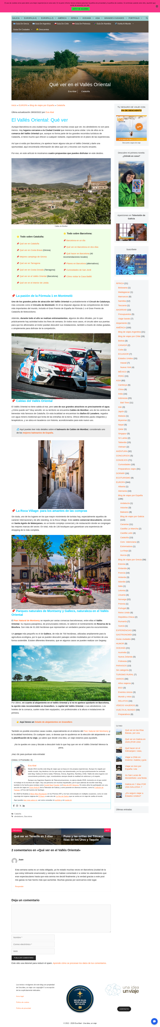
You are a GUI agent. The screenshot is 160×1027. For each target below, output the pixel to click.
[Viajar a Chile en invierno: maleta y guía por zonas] (119, 760)
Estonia (121, 564)
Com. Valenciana (128, 542)
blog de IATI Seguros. (71, 785)
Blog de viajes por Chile (129, 336)
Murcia (123, 555)
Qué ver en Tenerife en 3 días (33, 836)
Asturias (124, 507)
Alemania (122, 491)
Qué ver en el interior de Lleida (33, 283)
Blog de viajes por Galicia (132, 516)
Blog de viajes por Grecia (130, 559)
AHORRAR (121, 310)
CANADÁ (122, 345)
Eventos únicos (125, 692)
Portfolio (134, 18)
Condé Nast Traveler (52, 785)
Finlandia (122, 568)
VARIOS (120, 679)
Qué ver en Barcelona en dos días (82, 247)
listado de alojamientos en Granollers (53, 722)
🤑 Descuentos (42, 30)
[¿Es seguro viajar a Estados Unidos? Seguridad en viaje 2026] (119, 796)
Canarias (124, 524)
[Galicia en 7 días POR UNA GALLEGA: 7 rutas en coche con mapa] (119, 787)
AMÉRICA (62, 18)
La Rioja (124, 551)
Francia (121, 573)
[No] (157, 6)
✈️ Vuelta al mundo (123, 24)
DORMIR (120, 473)
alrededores (18, 816)
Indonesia (122, 398)
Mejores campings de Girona (33, 257)
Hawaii (123, 363)
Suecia (121, 626)
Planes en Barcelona (76, 263)
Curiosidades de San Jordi (78, 270)
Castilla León (126, 533)
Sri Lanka (122, 438)
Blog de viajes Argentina (129, 332)
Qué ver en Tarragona (30, 263)
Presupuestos (124, 314)
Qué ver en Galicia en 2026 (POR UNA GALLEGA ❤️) (135, 742)
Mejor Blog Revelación (38, 794)
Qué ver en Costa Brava (31, 250)
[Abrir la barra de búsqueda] (147, 18)
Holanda (122, 577)
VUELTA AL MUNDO (125, 710)
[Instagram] (17, 806)
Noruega (122, 599)
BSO (120, 688)
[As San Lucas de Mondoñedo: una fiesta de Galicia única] (119, 778)
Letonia (121, 590)
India (120, 394)
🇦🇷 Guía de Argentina (41, 24)
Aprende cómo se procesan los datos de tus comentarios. (80, 963)
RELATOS (123, 701)
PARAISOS (121, 665)
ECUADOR (123, 354)
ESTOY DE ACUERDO (81, 9)
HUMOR (120, 643)
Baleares (124, 512)
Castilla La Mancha (129, 528)
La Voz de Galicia (62, 796)
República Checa (126, 617)
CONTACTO (124, 1009)
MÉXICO (122, 372)
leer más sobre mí (30, 800)
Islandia (121, 582)
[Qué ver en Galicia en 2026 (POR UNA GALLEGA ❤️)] (119, 742)
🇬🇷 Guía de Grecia (21, 24)
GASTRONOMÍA (124, 635)
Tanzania (122, 305)
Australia (122, 652)
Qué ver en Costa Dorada (32, 270)
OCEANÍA (86, 18)
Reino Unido (124, 612)
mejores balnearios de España (38, 433)
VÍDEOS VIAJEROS (125, 705)
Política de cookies (22, 1002)
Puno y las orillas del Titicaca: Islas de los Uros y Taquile (83, 838)
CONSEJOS (122, 460)
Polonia (121, 604)
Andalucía (125, 503)
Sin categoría (122, 670)
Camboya (122, 385)
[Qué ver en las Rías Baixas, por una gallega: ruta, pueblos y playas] (119, 733)
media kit (68, 800)
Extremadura (126, 546)
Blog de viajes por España (42, 105)
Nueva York (125, 367)
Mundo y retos (125, 696)
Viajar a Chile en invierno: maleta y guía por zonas (135, 760)
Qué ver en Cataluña (29, 243)
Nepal (121, 425)
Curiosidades (124, 464)
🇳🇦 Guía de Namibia (102, 24)
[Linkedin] (24, 806)
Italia (120, 586)
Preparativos (124, 714)
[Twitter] (20, 806)
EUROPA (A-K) (30, 18)
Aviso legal (20, 996)
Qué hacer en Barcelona (77, 253)
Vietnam (122, 447)
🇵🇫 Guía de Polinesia (81, 24)
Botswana (122, 288)
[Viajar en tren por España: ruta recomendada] (119, 769)
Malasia (121, 416)
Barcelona (28, 816)
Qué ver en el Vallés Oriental (33, 276)
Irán (120, 407)
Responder (19, 886)
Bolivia (121, 341)
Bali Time (124, 402)
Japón (121, 411)
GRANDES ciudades (114, 18)
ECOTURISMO (123, 478)
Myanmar (122, 420)
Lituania (122, 595)
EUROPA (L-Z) (47, 18)
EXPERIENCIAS (124, 630)
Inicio (13, 105)
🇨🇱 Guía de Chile (61, 24)
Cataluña (61, 105)
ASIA (97, 18)
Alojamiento (121, 323)
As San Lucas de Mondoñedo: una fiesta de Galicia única (136, 778)
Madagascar (124, 292)
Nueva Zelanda (125, 657)
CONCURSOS (123, 456)
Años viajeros (124, 683)
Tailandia (122, 442)
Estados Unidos (125, 358)
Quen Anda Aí (34, 787)
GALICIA (16, 18)
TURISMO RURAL (124, 674)
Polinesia (122, 661)
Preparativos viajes (127, 469)
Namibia (122, 301)
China (121, 389)
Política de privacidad (23, 1008)
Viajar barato (124, 319)
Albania (121, 486)
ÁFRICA (74, 18)
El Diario (41, 796)
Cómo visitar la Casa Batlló (79, 276)
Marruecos (123, 296)
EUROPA (23, 105)
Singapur (122, 433)
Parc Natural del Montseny (96, 731)
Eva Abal (50, 112)
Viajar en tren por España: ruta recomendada (133, 769)
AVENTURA (121, 451)
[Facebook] (14, 806)
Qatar (120, 429)
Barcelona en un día (75, 240)
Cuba (120, 349)
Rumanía (122, 621)
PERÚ (121, 376)
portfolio (58, 800)
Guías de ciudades (21, 30)
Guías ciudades (123, 639)
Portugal (122, 608)
